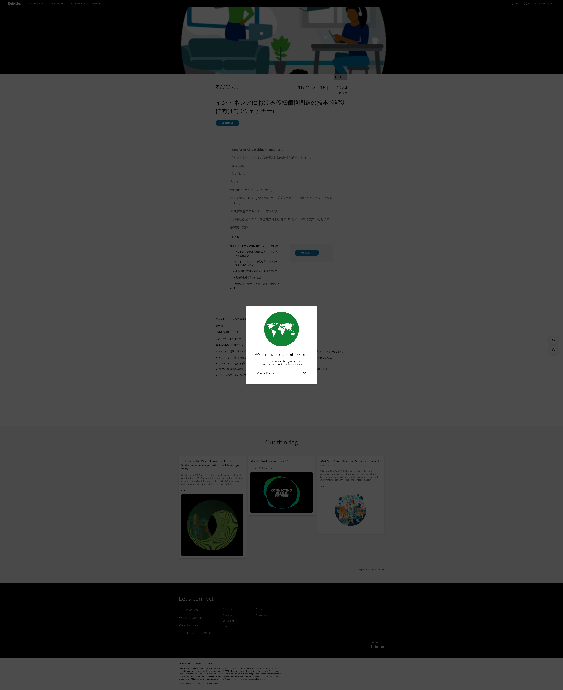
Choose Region (265, 373)
